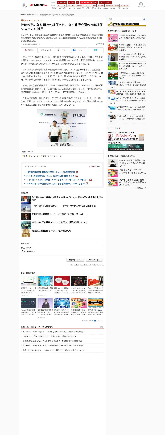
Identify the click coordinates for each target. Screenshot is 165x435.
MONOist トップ (94, 260)
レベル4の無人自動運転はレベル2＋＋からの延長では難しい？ (132, 163)
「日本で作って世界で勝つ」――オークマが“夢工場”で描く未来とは (64, 206)
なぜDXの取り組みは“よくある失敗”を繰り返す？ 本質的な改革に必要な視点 (52, 341)
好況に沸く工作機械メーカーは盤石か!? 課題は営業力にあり (60, 222)
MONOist (23, 15)
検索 (144, 19)
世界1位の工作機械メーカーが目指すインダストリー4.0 (57, 214)
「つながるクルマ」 (115, 143)
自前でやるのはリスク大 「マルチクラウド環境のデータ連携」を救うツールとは (54, 350)
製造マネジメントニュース (52, 156)
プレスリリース (28, 251)
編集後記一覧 (141, 188)
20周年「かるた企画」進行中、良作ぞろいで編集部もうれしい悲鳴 (132, 182)
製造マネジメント (33, 15)
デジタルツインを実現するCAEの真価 (121, 132)
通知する (48, 50)
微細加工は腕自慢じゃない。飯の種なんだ (51, 231)
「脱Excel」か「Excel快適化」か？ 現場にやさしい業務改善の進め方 (49, 336)
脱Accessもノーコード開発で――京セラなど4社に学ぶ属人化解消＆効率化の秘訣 (53, 332)
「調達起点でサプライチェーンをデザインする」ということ (132, 172)
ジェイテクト (35, 156)
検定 (25, 156)
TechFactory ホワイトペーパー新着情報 (37, 327)
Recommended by (87, 320)
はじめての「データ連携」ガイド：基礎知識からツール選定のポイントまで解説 (53, 346)
